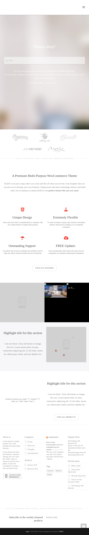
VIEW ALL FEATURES (44, 268)
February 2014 (32, 469)
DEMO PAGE (51, 83)
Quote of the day (74, 445)
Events (30, 442)
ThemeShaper (53, 437)
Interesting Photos (74, 455)
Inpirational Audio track (76, 448)
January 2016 (32, 465)
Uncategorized (33, 453)
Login (27, 531)
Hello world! (76, 466)
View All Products (66, 417)
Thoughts (31, 449)
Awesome (50, 471)
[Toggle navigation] (83, 7)
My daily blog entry (78, 476)
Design (49, 474)
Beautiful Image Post (75, 452)
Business (58, 471)
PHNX (61, 531)
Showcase (31, 445)
